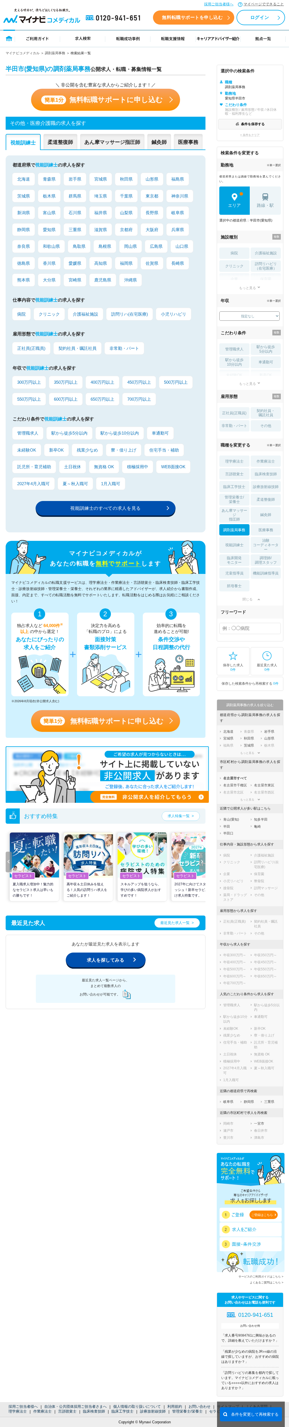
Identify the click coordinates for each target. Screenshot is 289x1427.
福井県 (100, 212)
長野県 (152, 212)
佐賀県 (152, 263)
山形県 (152, 179)
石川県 (75, 212)
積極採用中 (137, 466)
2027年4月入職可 (33, 483)
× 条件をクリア (250, 134)
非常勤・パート (124, 348)
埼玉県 (100, 196)
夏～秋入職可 (75, 483)
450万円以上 (139, 382)
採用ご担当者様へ (218, 4)
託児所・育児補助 (34, 466)
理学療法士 (17, 1411)
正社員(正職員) (31, 348)
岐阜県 (177, 212)
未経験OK (26, 450)
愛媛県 (75, 263)
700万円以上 (139, 399)
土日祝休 (72, 466)
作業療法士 (42, 1411)
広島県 (156, 246)
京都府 (126, 229)
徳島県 (23, 263)
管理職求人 (27, 433)
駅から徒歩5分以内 (69, 433)
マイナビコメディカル (23, 53)
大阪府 (152, 229)
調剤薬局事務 (55, 53)
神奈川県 (179, 196)
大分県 (49, 279)
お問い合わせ (200, 1406)
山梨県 (126, 212)
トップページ (9, 38)
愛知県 (49, 229)
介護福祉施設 (85, 314)
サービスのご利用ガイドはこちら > (260, 1276)
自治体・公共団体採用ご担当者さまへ (75, 1406)
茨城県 (23, 196)
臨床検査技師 (94, 1411)
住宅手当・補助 (164, 450)
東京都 (152, 196)
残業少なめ (87, 450)
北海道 (23, 179)
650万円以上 (102, 399)
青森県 (49, 179)
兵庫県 (177, 229)
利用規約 (174, 1406)
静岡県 (23, 229)
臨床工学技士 (122, 1411)
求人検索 (82, 38)
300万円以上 (29, 382)
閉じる (247, 599)
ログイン (259, 17)
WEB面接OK (173, 466)
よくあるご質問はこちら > (266, 1282)
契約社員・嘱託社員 (77, 348)
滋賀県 (100, 229)
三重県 (75, 229)
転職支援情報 (173, 38)
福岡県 (126, 263)
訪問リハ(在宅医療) (129, 314)
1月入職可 (110, 483)
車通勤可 (160, 433)
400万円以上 (102, 382)
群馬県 (75, 196)
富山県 (49, 212)
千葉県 (126, 196)
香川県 (49, 263)
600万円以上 (66, 399)
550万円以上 (29, 399)
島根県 (104, 246)
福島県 (177, 179)
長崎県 (177, 263)
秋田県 (126, 179)
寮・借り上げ (123, 450)
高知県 (100, 263)
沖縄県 (130, 279)
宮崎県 (75, 279)
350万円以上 (66, 382)
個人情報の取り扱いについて (137, 1406)
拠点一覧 (263, 38)
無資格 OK (104, 466)
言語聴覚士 (67, 1411)
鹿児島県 (102, 279)
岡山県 (130, 246)
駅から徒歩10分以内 (119, 433)
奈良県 (23, 246)
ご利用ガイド (37, 38)
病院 (21, 314)
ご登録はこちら (262, 1214)
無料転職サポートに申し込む (104, 99)
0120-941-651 (114, 18)
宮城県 (100, 179)
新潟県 (23, 212)
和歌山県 (51, 246)
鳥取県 (79, 246)
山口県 (182, 246)
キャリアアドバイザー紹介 (218, 38)
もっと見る (247, 288)
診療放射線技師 (153, 1411)
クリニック (49, 314)
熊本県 (23, 279)
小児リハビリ (173, 314)
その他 (265, 426)
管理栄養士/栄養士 (187, 1411)
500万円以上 (176, 382)
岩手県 (75, 179)
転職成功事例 (127, 38)
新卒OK (56, 450)
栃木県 (49, 196)
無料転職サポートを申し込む (192, 17)
